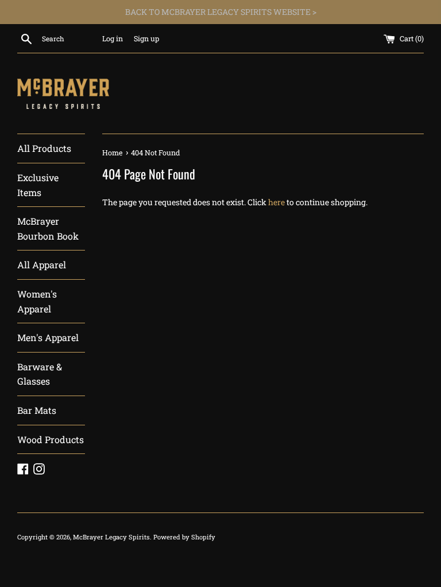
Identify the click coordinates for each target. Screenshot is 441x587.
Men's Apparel (48, 337)
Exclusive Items (38, 184)
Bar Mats (36, 410)
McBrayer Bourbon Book (48, 228)
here (276, 202)
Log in (112, 38)
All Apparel (41, 265)
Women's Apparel (37, 301)
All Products (44, 148)
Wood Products (50, 439)
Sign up (146, 38)
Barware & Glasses (39, 374)
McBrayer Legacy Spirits (111, 537)
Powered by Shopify (184, 537)
